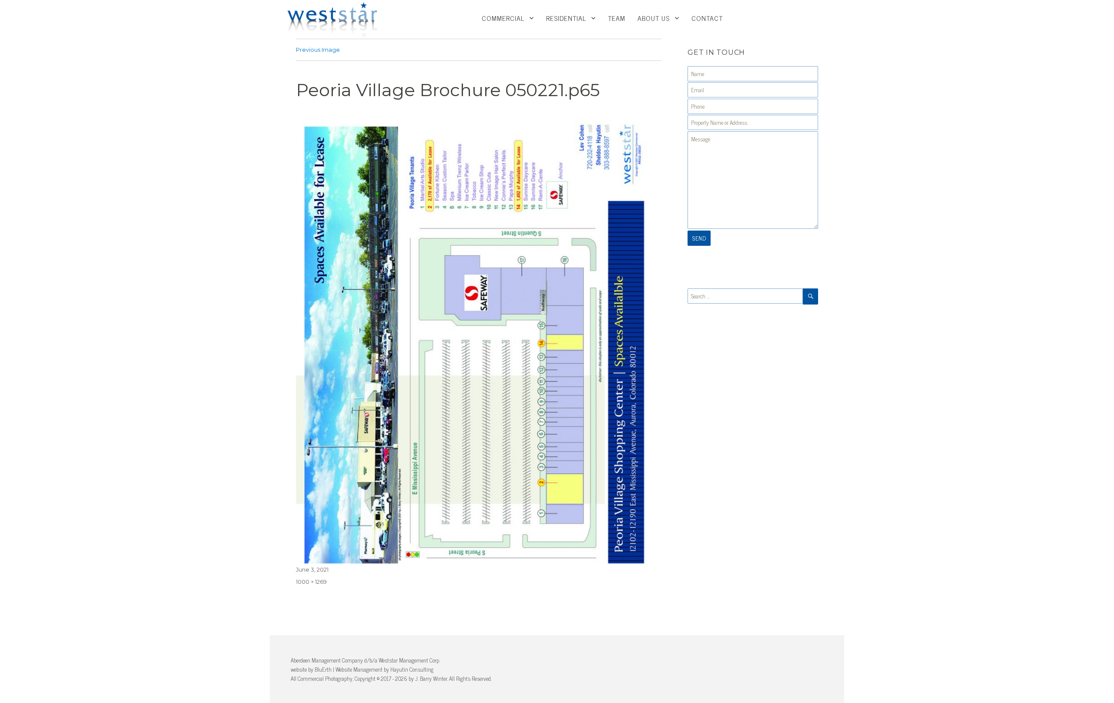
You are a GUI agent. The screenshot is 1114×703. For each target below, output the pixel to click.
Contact (707, 17)
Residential (566, 17)
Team (616, 17)
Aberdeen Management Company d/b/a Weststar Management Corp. (365, 660)
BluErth (323, 669)
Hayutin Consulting (411, 669)
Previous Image (318, 49)
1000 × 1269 (311, 581)
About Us (654, 17)
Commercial (503, 17)
